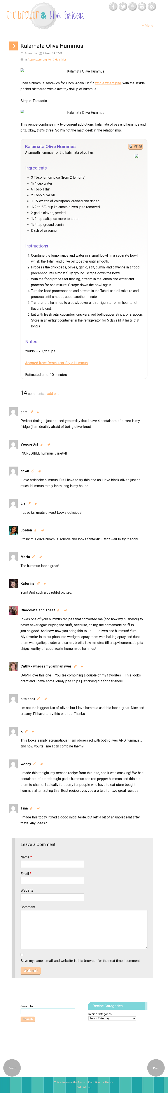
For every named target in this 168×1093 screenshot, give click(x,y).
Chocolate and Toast (38, 610)
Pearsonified (86, 1082)
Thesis (109, 1082)
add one (53, 394)
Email (26, 874)
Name (26, 857)
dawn (25, 471)
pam (24, 412)
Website (27, 890)
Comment (28, 907)
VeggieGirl (29, 444)
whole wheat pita (108, 83)
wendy (26, 764)
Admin (84, 1087)
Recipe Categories (100, 1014)
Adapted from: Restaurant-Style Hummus (56, 363)
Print (137, 146)
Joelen (26, 530)
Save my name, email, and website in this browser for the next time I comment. (80, 961)
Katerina (28, 583)
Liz (23, 504)
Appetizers (35, 59)
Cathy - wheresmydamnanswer (46, 666)
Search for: (27, 1006)
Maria (25, 557)
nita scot (28, 699)
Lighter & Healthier (54, 59)
